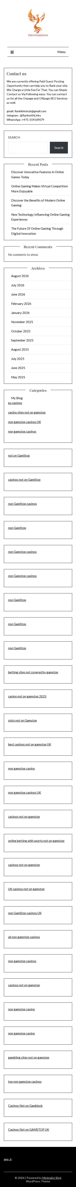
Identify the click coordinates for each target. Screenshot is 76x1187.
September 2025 (22, 340)
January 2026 (20, 313)
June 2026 (18, 294)
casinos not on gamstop (24, 816)
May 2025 (18, 377)
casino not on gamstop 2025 (27, 696)
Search (14, 137)
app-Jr (8, 1159)
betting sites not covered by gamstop (33, 672)
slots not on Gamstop (22, 720)
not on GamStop (19, 455)
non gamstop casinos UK (24, 422)
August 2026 (20, 276)
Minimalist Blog (51, 1178)
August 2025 (20, 349)
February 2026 (21, 303)
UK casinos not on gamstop (26, 889)
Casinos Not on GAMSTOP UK (28, 1129)
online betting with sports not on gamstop (36, 841)
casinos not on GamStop (24, 479)
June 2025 (18, 368)
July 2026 (17, 285)
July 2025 (17, 358)
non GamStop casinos (22, 504)
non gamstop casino (21, 768)
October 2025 (20, 331)
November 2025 (22, 322)
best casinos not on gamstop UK (29, 744)
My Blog (17, 398)
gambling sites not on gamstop (28, 1057)
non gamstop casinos (22, 431)
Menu (61, 52)
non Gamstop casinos (22, 552)
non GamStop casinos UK (25, 913)
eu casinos (15, 403)
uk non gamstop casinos (24, 937)
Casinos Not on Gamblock (25, 1105)
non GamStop (17, 528)
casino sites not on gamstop (27, 412)
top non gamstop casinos (25, 1081)
